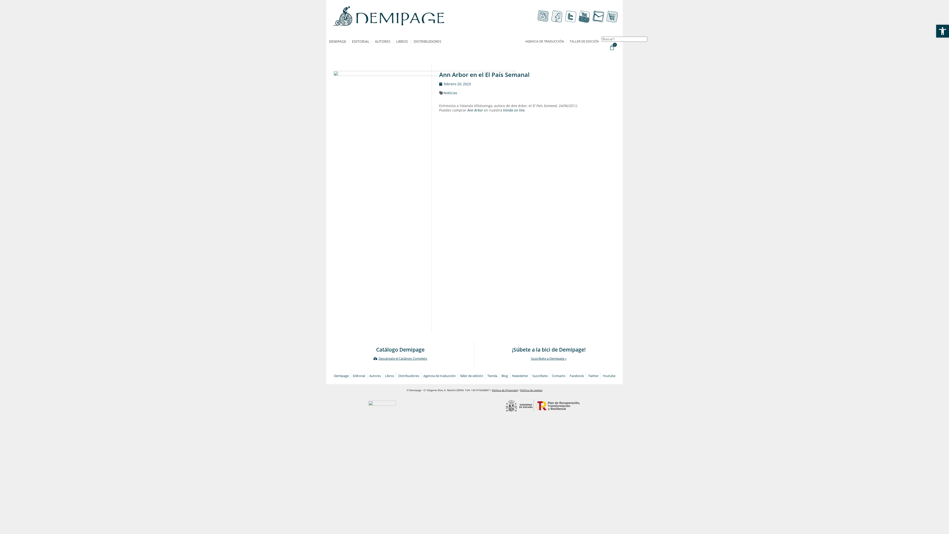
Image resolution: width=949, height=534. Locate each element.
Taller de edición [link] (584, 41)
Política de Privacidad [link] (505, 390)
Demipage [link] (337, 41)
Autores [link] (382, 41)
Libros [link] (402, 41)
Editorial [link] (360, 41)
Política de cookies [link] (531, 390)
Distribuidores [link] (427, 41)
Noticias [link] (450, 92)
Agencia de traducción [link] (544, 41)
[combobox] (624, 39)
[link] (942, 31)
